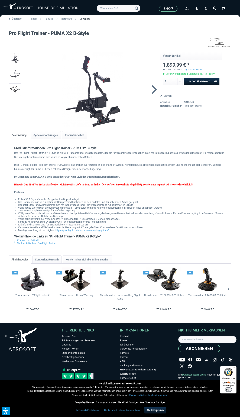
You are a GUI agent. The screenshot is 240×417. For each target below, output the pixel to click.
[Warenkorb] (223, 7)
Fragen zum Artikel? (28, 240)
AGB (122, 361)
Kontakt (124, 336)
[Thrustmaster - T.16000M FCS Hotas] (164, 279)
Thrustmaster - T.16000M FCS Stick (207, 295)
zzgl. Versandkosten (193, 69)
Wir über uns (127, 344)
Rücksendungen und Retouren (78, 340)
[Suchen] (136, 8)
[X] (182, 366)
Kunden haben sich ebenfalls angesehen (87, 259)
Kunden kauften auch (47, 259)
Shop (168, 9)
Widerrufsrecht (128, 373)
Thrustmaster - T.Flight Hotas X (32, 295)
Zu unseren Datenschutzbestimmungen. (148, 395)
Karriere (124, 352)
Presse (123, 340)
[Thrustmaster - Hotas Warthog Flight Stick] (120, 279)
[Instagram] (214, 359)
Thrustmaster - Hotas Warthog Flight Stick (120, 297)
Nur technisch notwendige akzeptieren (122, 410)
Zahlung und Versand (131, 365)
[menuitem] (118, 8)
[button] (6, 411)
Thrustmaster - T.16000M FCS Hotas (164, 295)
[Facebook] (190, 359)
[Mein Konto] (214, 7)
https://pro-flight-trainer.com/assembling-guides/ (82, 230)
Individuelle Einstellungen (88, 410)
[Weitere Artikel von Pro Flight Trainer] (219, 42)
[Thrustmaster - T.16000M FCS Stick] (207, 279)
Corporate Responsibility (133, 348)
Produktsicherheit (74, 135)
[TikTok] (222, 359)
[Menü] (234, 368)
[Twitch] (206, 359)
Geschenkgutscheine (73, 357)
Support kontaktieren (73, 352)
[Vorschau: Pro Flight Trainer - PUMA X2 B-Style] (15, 58)
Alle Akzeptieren (155, 410)
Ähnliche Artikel (20, 259)
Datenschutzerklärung (194, 374)
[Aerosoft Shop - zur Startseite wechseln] (41, 7)
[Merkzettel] (205, 7)
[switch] (228, 389)
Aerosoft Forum (70, 348)
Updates (66, 344)
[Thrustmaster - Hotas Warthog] (76, 279)
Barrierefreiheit (128, 378)
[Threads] (230, 359)
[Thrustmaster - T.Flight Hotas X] (32, 279)
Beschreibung (19, 135)
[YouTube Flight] (182, 359)
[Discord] (198, 359)
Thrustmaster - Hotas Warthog (76, 295)
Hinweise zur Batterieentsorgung (138, 369)
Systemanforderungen (46, 135)
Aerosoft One (69, 336)
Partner (124, 357)
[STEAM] (190, 366)
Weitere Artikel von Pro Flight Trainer (36, 243)
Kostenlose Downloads (74, 361)
